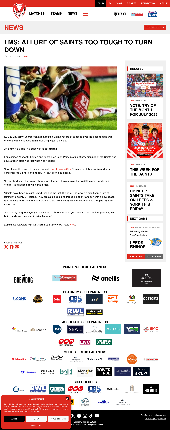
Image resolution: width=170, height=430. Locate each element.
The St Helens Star (60, 169)
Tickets (131, 3)
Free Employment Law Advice (153, 415)
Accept (14, 419)
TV (110, 3)
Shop (119, 3)
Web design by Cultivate (155, 418)
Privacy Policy (36, 425)
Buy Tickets (136, 256)
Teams (56, 13)
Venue (164, 3)
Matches (37, 13)
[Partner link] (23, 278)
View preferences (58, 419)
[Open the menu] (85, 14)
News (72, 13)
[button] (67, 398)
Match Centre (154, 256)
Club (101, 3)
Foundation (148, 3)
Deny (36, 419)
